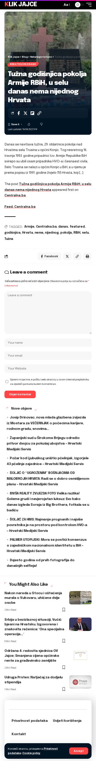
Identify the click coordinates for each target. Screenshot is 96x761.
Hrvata (27, 232)
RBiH (76, 232)
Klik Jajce (20, 4)
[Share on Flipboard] (32, 113)
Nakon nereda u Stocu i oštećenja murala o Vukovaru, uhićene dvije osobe (33, 598)
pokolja (66, 232)
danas (63, 226)
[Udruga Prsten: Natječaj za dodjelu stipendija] (80, 682)
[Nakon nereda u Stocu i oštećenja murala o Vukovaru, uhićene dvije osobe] (80, 597)
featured (77, 226)
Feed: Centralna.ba (19, 206)
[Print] (87, 256)
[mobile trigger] (88, 4)
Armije (29, 226)
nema (39, 232)
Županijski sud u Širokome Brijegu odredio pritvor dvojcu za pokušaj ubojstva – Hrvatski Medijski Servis (44, 443)
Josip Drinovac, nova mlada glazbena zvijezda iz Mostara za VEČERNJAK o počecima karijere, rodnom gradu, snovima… (46, 423)
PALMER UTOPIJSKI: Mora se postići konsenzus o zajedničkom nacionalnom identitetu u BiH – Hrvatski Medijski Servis (46, 545)
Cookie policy (31, 753)
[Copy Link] (39, 113)
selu (85, 232)
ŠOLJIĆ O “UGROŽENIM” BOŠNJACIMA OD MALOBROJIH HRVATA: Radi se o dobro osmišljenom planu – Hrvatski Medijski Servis (48, 478)
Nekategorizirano (23, 64)
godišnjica (12, 232)
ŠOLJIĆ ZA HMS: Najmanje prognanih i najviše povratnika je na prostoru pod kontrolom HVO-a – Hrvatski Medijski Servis (47, 525)
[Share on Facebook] (18, 113)
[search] (58, 4)
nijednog (51, 232)
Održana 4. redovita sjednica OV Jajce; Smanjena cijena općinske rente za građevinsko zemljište (31, 656)
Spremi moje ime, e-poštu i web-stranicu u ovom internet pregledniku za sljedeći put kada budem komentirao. (49, 382)
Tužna (8, 239)
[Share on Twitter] (25, 113)
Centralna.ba (15, 195)
